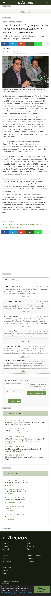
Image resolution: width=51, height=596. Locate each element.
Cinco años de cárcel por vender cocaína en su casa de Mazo (24, 458)
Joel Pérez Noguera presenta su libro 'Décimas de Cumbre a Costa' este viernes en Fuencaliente (25, 424)
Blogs (4, 558)
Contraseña (10, 392)
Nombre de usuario (13, 384)
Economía (6, 549)
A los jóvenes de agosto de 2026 (16, 483)
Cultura (29, 549)
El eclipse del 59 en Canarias (15, 500)
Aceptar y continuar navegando (41, 590)
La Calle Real (7, 561)
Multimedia (6, 567)
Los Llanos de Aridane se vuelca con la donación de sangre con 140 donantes (23, 450)
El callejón (9, 485)
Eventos (30, 558)
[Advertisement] (25, 253)
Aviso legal (6, 583)
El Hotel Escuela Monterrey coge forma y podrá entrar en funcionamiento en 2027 (25, 432)
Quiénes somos (8, 570)
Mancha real (9, 517)
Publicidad (6, 573)
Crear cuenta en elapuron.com (36, 393)
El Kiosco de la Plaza (34, 555)
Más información (15, 594)
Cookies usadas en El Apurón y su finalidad (13, 592)
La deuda (8, 508)
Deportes (30, 546)
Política (25, 11)
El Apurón (6, 49)
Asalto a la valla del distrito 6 (15, 491)
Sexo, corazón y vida (13, 502)
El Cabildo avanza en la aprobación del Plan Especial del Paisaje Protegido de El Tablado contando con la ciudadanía (25, 441)
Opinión (5, 555)
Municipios (6, 543)
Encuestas (30, 561)
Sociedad (30, 543)
